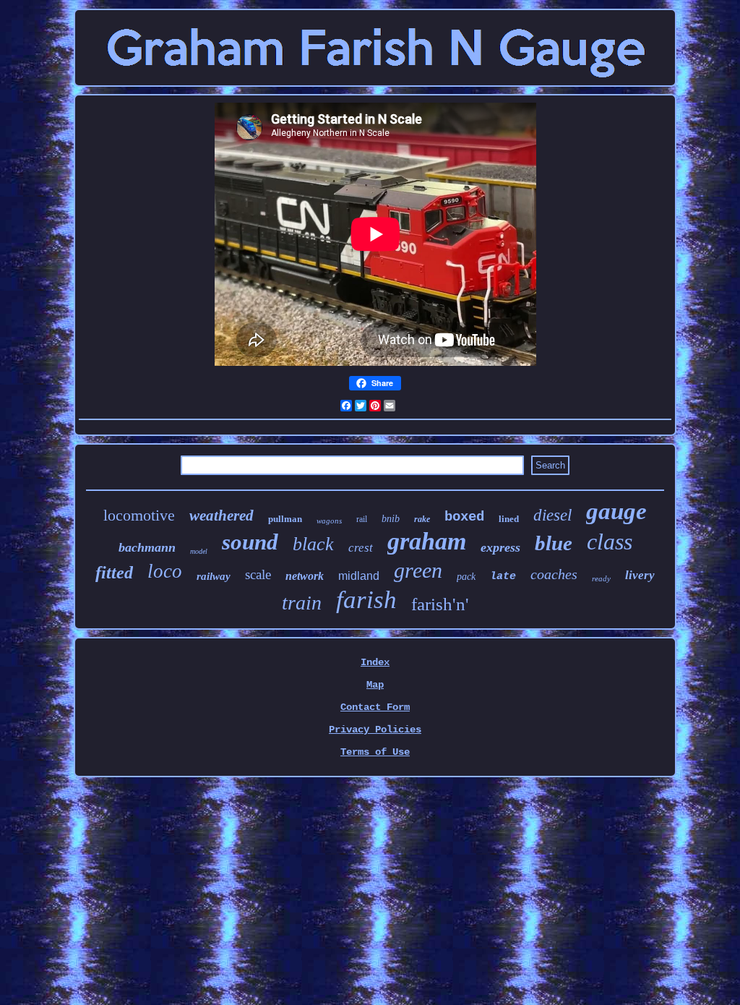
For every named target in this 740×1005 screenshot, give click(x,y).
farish (366, 600)
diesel (552, 515)
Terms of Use (375, 752)
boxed (464, 517)
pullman (285, 518)
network (304, 576)
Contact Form (375, 707)
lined (509, 518)
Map (375, 684)
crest (360, 548)
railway (214, 576)
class (609, 542)
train (302, 602)
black (313, 544)
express (500, 547)
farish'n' (440, 604)
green (418, 570)
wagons (329, 520)
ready (601, 578)
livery (640, 575)
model (198, 551)
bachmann (147, 547)
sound (250, 542)
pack (466, 576)
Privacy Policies (375, 729)
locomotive (139, 515)
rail (361, 519)
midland (358, 576)
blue (553, 543)
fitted (114, 572)
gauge (616, 511)
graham (426, 541)
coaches (553, 574)
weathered (221, 515)
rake (422, 519)
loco (164, 571)
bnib (391, 518)
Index (375, 662)
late (503, 576)
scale (258, 574)
